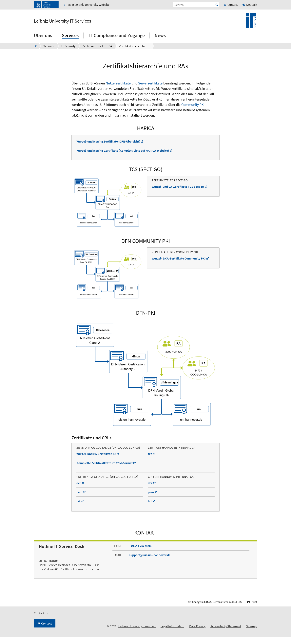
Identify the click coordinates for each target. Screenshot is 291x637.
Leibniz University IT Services (62, 21)
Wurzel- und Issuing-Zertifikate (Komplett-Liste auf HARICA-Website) (122, 150)
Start (216, 4)
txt (150, 454)
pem (79, 492)
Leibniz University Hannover (137, 626)
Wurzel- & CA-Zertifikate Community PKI (179, 258)
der (78, 483)
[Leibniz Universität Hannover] (46, 4)
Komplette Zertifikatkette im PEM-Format (104, 463)
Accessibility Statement (225, 626)
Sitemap (251, 626)
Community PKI (192, 104)
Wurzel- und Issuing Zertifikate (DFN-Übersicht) (108, 141)
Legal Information (172, 626)
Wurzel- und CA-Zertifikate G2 (96, 454)
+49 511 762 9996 (140, 546)
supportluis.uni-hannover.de (149, 555)
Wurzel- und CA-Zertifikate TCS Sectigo (178, 187)
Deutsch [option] (251, 5)
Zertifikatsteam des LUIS (227, 602)
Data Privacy (197, 626)
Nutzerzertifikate (118, 83)
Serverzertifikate (150, 83)
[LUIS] (35, 46)
